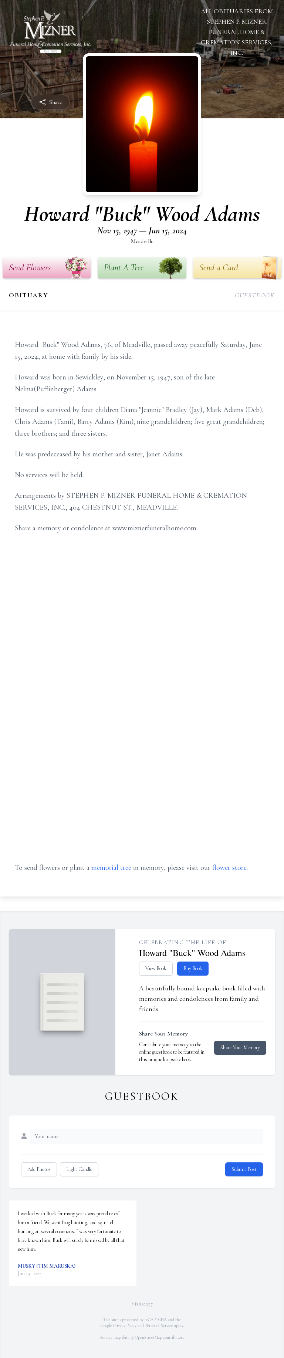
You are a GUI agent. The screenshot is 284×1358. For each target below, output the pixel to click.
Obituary (28, 295)
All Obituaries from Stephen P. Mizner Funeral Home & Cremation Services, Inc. (237, 32)
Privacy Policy (124, 1325)
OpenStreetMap (148, 1337)
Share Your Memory (240, 1047)
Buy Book (192, 968)
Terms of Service (159, 1325)
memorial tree (111, 867)
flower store (229, 867)
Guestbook (255, 295)
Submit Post (244, 1169)
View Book (155, 968)
